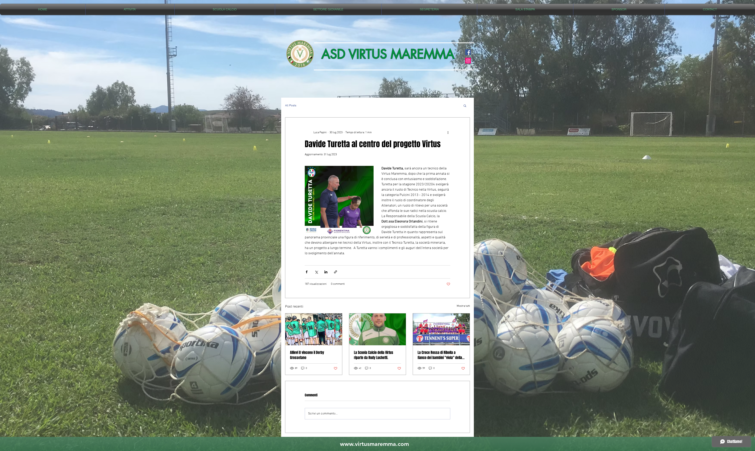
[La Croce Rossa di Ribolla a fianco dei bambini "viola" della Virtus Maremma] (441, 329)
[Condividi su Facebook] (306, 272)
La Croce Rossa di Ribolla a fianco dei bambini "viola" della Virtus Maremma (440, 355)
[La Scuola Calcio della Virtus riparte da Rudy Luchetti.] (377, 329)
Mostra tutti (463, 306)
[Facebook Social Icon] (468, 52)
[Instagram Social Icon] (468, 60)
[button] (130, 9)
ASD (333, 54)
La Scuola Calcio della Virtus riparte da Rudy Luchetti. (373, 355)
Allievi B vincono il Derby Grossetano (307, 355)
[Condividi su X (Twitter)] (316, 272)
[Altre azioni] (448, 132)
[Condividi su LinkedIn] (326, 272)
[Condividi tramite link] (335, 272)
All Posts (290, 105)
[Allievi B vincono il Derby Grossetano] (313, 329)
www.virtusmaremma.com (374, 443)
